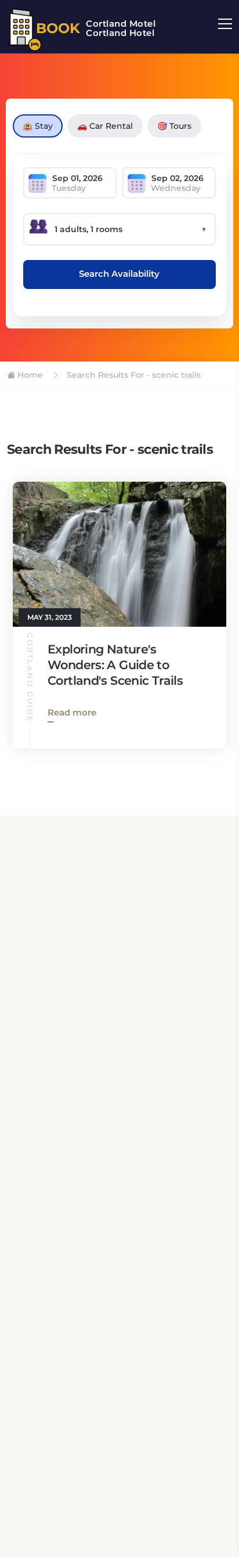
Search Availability (119, 273)
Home (29, 375)
